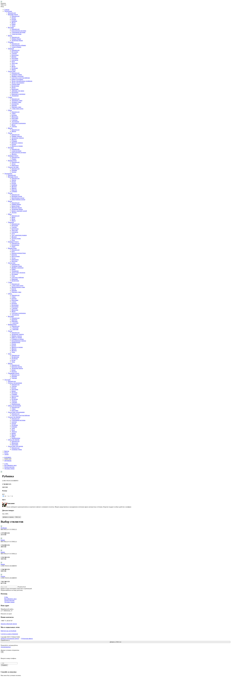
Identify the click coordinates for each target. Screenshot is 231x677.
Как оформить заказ (10, 465)
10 (5, 496)
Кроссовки (15, 118)
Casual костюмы (16, 34)
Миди (13, 219)
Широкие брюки (17, 207)
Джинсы (14, 401)
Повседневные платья (18, 199)
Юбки (10, 214)
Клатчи (14, 289)
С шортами (15, 323)
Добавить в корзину (8, 517)
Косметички (15, 86)
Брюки (10, 35)
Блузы (13, 360)
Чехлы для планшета (18, 82)
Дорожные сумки (17, 100)
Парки (14, 24)
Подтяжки (15, 274)
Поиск (6, 452)
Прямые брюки (16, 39)
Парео (13, 246)
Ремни (14, 269)
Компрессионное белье (19, 253)
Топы (13, 352)
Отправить (4, 665)
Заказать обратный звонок (9, 624)
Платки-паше (16, 84)
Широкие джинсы (17, 142)
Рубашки (10, 42)
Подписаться (22, 587)
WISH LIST (7, 459)
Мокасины (15, 116)
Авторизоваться (6, 647)
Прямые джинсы (17, 136)
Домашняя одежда (13, 373)
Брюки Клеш (15, 206)
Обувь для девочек (13, 439)
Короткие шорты (17, 366)
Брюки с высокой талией (19, 211)
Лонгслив (15, 63)
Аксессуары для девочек (15, 446)
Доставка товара (9, 468)
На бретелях (15, 357)
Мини (13, 217)
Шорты (10, 128)
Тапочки (14, 126)
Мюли (13, 125)
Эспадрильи (15, 121)
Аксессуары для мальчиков (16, 412)
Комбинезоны (12, 324)
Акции (6, 454)
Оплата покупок (9, 467)
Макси (14, 220)
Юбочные (15, 321)
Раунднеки (15, 58)
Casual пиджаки (16, 151)
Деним (10, 133)
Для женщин (8, 173)
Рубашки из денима (18, 339)
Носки (14, 87)
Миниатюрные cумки (18, 287)
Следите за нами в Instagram (9, 634)
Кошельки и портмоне (18, 94)
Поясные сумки (16, 107)
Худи (13, 65)
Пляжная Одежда (13, 241)
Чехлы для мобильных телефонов (22, 81)
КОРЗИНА (7, 457)
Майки (14, 69)
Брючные (14, 319)
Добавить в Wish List (115, 642)
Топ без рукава (16, 238)
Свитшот (14, 402)
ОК (2, 652)
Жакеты (14, 188)
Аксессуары (11, 71)
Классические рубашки (19, 45)
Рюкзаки (14, 105)
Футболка (4, 528)
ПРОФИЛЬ (7, 460)
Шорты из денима (17, 146)
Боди (13, 251)
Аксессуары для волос (18, 272)
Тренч (13, 26)
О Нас (6, 463)
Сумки (10, 97)
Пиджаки (11, 147)
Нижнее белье (12, 160)
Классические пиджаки (19, 152)
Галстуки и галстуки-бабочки (21, 78)
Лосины (14, 212)
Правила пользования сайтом (10, 638)
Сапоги (14, 302)
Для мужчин (8, 11)
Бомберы (14, 21)
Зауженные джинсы (18, 138)
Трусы (13, 164)
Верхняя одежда (13, 14)
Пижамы (14, 170)
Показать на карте (6, 614)
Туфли (14, 113)
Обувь (10, 110)
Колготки (14, 261)
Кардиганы (15, 55)
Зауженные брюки (17, 40)
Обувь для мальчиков (14, 405)
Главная (6, 9)
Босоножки (15, 305)
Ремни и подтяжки (17, 79)
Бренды (6, 451)
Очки (13, 276)
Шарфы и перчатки (17, 76)
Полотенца (15, 92)
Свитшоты (15, 60)
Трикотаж (11, 48)
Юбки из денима (17, 337)
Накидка (14, 190)
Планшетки (15, 104)
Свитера (14, 53)
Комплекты (15, 165)
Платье (3, 576)
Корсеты (14, 254)
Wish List (17, 517)
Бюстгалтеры (16, 256)
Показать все (12, 13)
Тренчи (14, 180)
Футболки (15, 68)
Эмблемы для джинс (18, 91)
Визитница (15, 89)
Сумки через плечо (17, 108)
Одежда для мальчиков (15, 383)
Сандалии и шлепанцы (19, 123)
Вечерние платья (17, 196)
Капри (14, 370)
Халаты (14, 172)
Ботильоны (15, 306)
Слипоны (14, 120)
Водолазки (15, 52)
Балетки (14, 298)
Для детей (7, 379)
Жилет (14, 22)
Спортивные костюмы (18, 32)
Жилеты (14, 139)
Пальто (14, 17)
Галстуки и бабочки (18, 277)
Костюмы (11, 27)
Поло (13, 61)
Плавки (14, 159)
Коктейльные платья (18, 198)
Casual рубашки (16, 47)
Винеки (14, 56)
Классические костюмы (19, 30)
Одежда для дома (13, 167)
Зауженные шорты (17, 368)
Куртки (14, 19)
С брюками (15, 327)
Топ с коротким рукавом (19, 235)
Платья (10, 193)
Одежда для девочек (14, 417)
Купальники (15, 245)
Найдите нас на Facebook (8, 631)
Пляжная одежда (13, 155)
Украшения (15, 95)
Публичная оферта (27, 638)
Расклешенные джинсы (19, 340)
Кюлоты (14, 371)
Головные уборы (17, 74)
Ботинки (14, 115)
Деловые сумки (16, 102)
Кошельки (15, 279)
